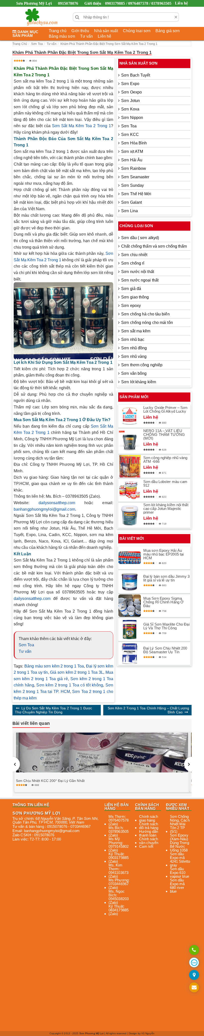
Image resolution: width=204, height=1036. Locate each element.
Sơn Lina (129, 211)
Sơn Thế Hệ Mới (136, 194)
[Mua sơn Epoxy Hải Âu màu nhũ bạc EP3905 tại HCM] (129, 557)
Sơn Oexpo (131, 92)
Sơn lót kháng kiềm (138, 382)
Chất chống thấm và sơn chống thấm (154, 246)
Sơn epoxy (131, 305)
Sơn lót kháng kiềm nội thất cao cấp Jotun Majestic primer (165, 508)
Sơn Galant (131, 202)
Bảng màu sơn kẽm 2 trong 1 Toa (54, 666)
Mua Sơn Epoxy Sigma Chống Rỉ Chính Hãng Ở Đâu (163, 602)
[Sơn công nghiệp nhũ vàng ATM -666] (129, 466)
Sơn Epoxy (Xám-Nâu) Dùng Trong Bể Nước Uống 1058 (179, 842)
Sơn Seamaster (135, 177)
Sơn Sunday (132, 185)
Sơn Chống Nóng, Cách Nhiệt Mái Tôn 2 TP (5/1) (180, 824)
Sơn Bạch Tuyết (135, 75)
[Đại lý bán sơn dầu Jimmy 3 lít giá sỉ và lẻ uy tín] (129, 581)
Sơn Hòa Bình (134, 143)
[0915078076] (194, 950)
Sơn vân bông (134, 373)
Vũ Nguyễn (147, 1033)
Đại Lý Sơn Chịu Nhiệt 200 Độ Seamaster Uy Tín (165, 650)
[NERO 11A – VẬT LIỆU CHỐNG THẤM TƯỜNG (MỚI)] (129, 441)
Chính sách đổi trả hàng (148, 826)
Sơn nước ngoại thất (139, 280)
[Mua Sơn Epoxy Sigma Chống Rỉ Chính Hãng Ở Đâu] (129, 605)
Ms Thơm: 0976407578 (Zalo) (118, 820)
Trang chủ (58, 31)
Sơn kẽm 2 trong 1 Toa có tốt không (69, 685)
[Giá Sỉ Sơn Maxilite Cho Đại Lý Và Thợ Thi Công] (129, 629)
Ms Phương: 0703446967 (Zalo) (118, 883)
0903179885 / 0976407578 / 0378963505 (138, 3)
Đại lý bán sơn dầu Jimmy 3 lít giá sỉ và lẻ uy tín (166, 578)
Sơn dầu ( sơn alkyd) (140, 238)
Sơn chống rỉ (132, 263)
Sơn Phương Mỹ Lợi (91, 1033)
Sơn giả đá (131, 288)
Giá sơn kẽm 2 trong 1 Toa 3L (76, 672)
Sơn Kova (130, 109)
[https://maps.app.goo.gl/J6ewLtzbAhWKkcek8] (194, 975)
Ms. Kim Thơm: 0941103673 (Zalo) (118, 870)
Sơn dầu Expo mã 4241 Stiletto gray (180, 859)
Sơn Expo (130, 84)
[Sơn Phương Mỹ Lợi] (41, 17)
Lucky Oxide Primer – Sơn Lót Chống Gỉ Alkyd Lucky (165, 409)
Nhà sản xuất (106, 31)
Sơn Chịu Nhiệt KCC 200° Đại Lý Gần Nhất (50, 781)
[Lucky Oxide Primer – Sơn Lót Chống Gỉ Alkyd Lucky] (129, 416)
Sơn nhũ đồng (134, 348)
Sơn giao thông (135, 297)
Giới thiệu (92, 3)
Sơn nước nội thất (137, 272)
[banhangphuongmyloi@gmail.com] (194, 988)
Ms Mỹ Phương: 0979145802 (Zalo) (118, 844)
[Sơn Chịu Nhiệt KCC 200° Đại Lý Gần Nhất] (102, 752)
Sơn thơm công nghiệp (141, 365)
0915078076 (68, 3)
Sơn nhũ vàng (134, 356)
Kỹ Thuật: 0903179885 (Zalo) (118, 857)
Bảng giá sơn (167, 31)
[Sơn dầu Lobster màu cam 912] (129, 490)
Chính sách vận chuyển (148, 841)
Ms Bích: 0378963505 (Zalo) (118, 831)
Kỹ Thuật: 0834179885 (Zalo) (118, 910)
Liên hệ (181, 3)
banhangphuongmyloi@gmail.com (44, 509)
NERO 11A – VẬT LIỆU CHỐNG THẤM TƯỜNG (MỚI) (164, 434)
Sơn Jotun (130, 100)
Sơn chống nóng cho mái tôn (147, 322)
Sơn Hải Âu (131, 160)
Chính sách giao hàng (148, 818)
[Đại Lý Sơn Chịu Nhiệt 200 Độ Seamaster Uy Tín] (129, 653)
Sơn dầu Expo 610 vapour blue (179, 872)
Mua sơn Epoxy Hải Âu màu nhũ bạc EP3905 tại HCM (163, 554)
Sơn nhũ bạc (132, 339)
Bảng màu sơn (62, 36)
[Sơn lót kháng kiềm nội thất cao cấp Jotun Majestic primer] (129, 515)
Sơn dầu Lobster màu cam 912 (165, 483)
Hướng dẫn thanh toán (148, 833)
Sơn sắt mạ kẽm (135, 331)
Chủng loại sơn (137, 31)
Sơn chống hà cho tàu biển (145, 314)
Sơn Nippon (132, 117)
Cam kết (146, 846)
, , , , (55, 820)
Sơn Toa (26, 645)
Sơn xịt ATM (132, 151)
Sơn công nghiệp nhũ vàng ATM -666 (165, 459)
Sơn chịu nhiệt (134, 255)
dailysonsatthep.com (57, 503)
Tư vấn (86, 36)
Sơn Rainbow (133, 168)
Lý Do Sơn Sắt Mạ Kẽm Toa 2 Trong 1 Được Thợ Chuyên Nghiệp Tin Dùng (53, 710)
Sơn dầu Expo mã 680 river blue (177, 885)
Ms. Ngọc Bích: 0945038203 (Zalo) (118, 896)
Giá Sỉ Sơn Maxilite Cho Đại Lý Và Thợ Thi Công (166, 626)
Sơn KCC (130, 134)
